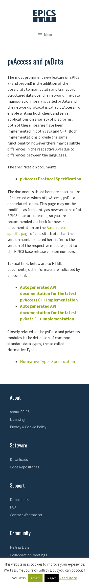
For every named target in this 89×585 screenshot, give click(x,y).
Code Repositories (24, 467)
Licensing (17, 419)
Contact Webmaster (26, 514)
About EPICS (20, 411)
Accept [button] (35, 578)
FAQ (13, 507)
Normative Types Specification (47, 361)
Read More (68, 578)
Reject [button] (51, 578)
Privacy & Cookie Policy (28, 427)
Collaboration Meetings (28, 555)
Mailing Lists (19, 547)
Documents (19, 499)
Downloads (19, 459)
